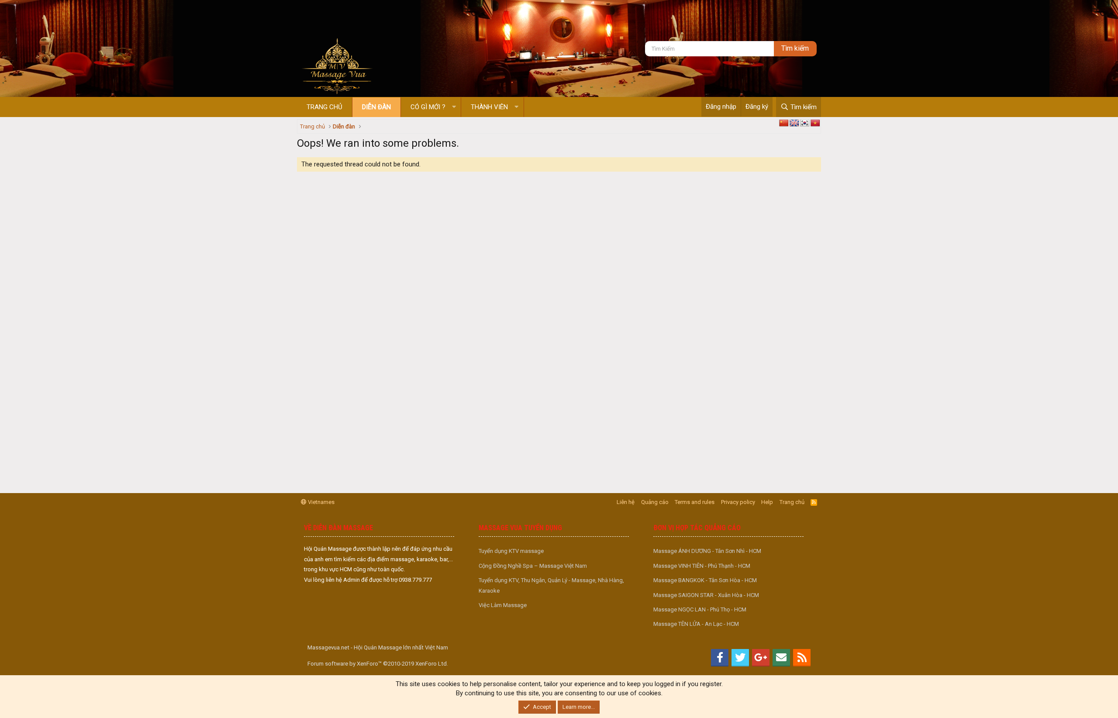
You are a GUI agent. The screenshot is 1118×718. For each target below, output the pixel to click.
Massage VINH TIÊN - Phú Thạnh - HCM (701, 566)
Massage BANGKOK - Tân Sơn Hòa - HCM (705, 580)
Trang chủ (324, 107)
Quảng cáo (655, 502)
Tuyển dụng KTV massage (511, 551)
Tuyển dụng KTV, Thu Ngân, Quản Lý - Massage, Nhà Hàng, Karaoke (551, 585)
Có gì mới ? (428, 107)
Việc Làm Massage (503, 605)
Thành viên (489, 107)
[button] (454, 107)
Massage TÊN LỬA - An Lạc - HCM (696, 624)
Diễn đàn (376, 107)
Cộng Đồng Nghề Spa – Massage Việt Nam (533, 566)
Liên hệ (626, 502)
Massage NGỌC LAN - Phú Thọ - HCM (699, 609)
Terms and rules (694, 502)
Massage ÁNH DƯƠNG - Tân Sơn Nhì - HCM (707, 551)
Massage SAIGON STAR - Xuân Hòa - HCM (706, 595)
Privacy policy (738, 502)
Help (767, 502)
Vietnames (321, 502)
